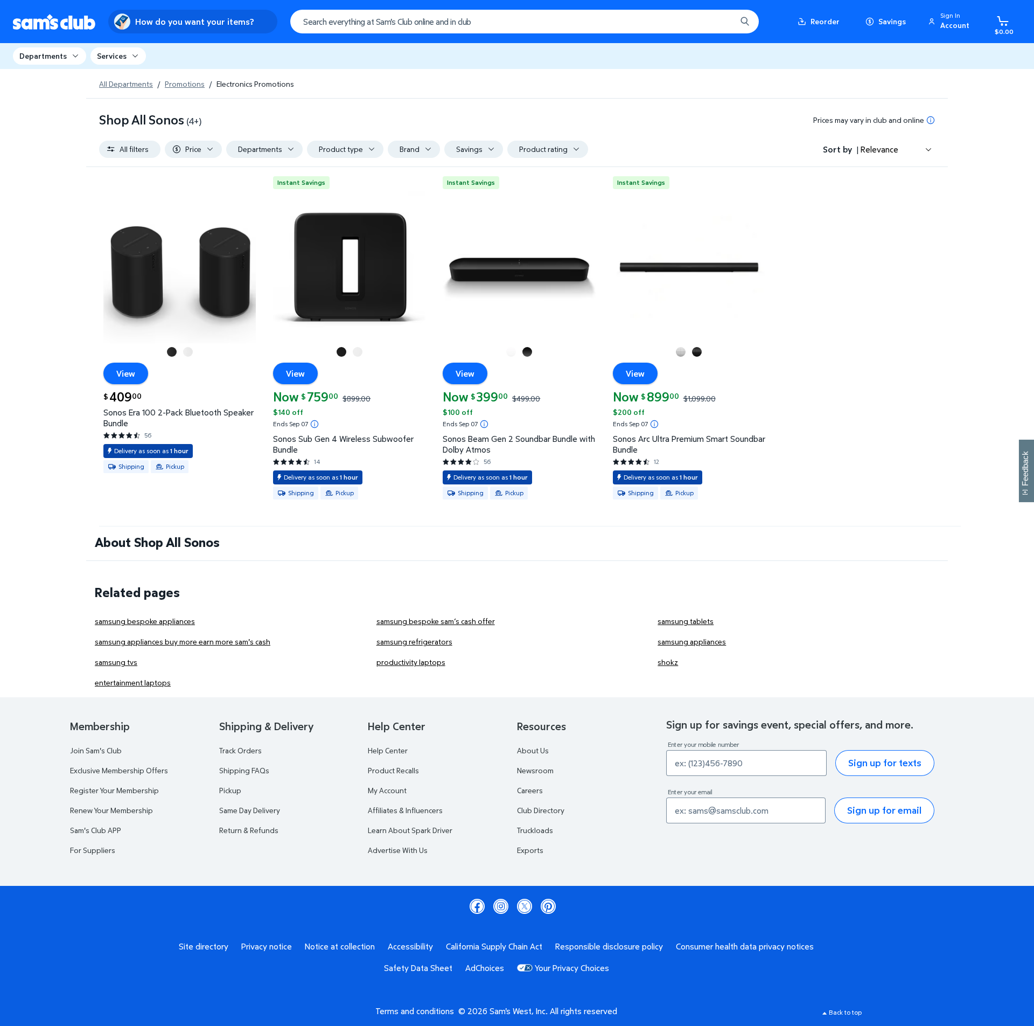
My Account (387, 790)
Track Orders (240, 750)
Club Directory (540, 810)
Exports (530, 850)
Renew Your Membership (111, 810)
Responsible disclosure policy (609, 946)
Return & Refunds (248, 830)
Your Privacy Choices (572, 968)
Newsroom (535, 770)
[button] (950, 21)
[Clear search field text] (720, 21)
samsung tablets (686, 621)
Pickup (230, 790)
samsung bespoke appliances (145, 621)
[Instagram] (500, 906)
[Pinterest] (548, 906)
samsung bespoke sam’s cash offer (435, 621)
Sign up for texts (884, 763)
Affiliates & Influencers (405, 810)
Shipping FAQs (244, 770)
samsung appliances (692, 641)
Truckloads (535, 830)
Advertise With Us (398, 850)
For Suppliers (92, 850)
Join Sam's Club (96, 750)
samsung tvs (116, 662)
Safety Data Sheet (418, 968)
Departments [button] (43, 56)
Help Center (388, 750)
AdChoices (484, 968)
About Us (533, 750)
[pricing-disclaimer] (930, 120)
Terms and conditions (414, 1011)
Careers (530, 790)
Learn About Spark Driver (410, 830)
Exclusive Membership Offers (119, 770)
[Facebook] (477, 906)
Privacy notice (266, 946)
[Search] (744, 21)
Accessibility (410, 946)
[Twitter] (524, 906)
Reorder (825, 21)
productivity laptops (410, 662)
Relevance (879, 149)
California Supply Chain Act (494, 946)
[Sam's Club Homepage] (54, 22)
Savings (892, 21)
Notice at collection (340, 946)
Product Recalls (393, 770)
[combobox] (524, 21)
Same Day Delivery (249, 810)
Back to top (845, 1012)
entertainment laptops (133, 682)
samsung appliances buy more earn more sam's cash (182, 641)
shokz (668, 662)
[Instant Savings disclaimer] (314, 424)
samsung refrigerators (414, 641)
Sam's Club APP (95, 830)
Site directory (203, 946)
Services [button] (112, 56)
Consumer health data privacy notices (745, 946)
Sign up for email (884, 810)
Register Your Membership (114, 790)
